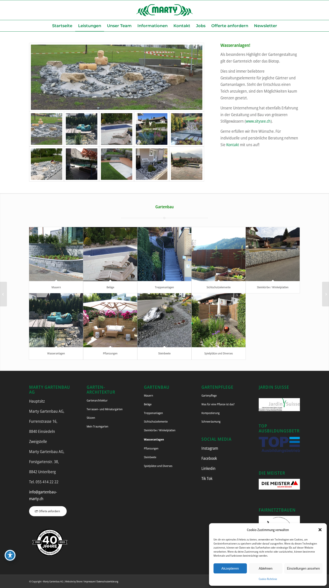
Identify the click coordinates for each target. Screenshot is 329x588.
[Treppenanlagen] (164, 254)
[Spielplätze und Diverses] (219, 320)
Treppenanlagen (164, 287)
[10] (186, 164)
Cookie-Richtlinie (268, 579)
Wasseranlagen (56, 353)
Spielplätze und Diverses (218, 353)
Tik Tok (206, 478)
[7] (116, 164)
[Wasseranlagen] (56, 320)
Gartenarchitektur (97, 400)
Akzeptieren (230, 568)
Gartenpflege (209, 395)
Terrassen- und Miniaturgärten (105, 409)
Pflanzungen (110, 353)
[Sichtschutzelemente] (219, 254)
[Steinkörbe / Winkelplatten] (273, 254)
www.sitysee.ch (258, 121)
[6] (81, 164)
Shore (79, 581)
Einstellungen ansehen (303, 568)
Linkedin (208, 468)
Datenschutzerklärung (107, 581)
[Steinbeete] (164, 320)
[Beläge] (110, 254)
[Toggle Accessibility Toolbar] (10, 555)
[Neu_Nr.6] (46, 164)
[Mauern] (56, 254)
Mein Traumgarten (97, 426)
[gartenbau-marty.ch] (164, 10)
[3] (151, 128)
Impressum (89, 581)
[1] (116, 77)
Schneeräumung (210, 421)
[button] (320, 529)
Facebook (209, 458)
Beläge (110, 287)
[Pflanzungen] (110, 320)
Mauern (56, 287)
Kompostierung (210, 413)
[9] (151, 164)
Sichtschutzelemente (219, 287)
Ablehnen (265, 568)
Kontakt (232, 144)
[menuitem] (62, 25)
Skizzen (91, 418)
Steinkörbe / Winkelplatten (272, 287)
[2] (116, 128)
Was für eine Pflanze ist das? (218, 404)
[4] (186, 128)
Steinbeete (164, 353)
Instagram (209, 448)
